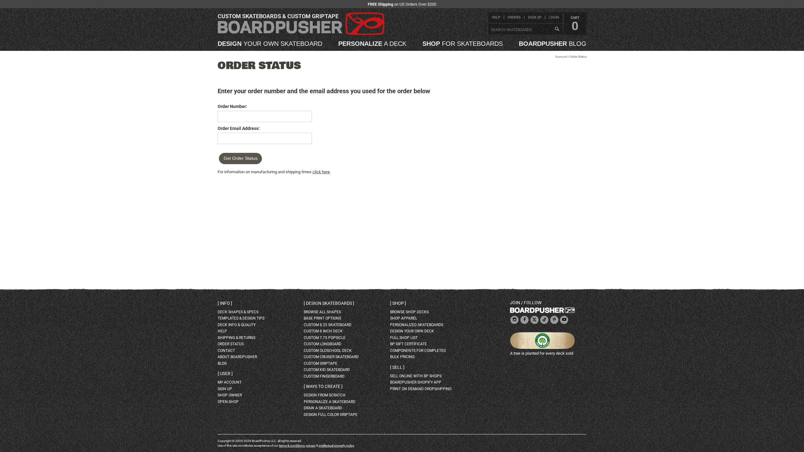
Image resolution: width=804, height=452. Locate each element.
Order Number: (232, 106)
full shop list (404, 338)
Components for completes (418, 350)
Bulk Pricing (402, 357)
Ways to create (323, 386)
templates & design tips (241, 318)
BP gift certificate (408, 344)
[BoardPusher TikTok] (544, 320)
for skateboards (462, 43)
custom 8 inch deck (323, 331)
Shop (398, 303)
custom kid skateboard (327, 370)
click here (321, 172)
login (554, 17)
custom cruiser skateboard (331, 357)
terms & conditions (292, 446)
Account (561, 56)
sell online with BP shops (416, 376)
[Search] (556, 29)
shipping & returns (236, 338)
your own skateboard (270, 43)
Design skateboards (329, 303)
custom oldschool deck (328, 350)
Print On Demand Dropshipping (421, 389)
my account (230, 382)
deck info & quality (237, 325)
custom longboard (322, 344)
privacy (311, 446)
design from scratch (324, 395)
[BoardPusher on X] (534, 320)
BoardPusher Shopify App (415, 382)
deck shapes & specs (238, 312)
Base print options (322, 318)
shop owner (230, 395)
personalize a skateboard (330, 402)
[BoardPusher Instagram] (514, 320)
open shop (228, 402)
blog (552, 43)
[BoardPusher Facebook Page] (524, 320)
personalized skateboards (416, 325)
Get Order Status (241, 158)
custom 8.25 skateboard (327, 325)
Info (225, 303)
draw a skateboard (323, 408)
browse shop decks (409, 312)
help (496, 17)
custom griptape (320, 363)
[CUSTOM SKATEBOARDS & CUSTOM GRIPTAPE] (301, 33)
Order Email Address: (239, 128)
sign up (534, 17)
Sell (397, 367)
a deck (372, 43)
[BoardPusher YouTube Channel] (564, 320)
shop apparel (403, 318)
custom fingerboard (324, 376)
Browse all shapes (322, 312)
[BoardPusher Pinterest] (554, 320)
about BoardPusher (237, 357)
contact (226, 350)
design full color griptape (330, 414)
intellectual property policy (336, 446)
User (225, 373)
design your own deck (412, 331)
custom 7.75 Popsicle (324, 338)
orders (514, 17)
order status (231, 344)
